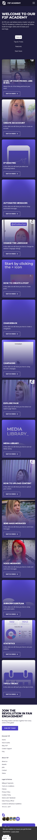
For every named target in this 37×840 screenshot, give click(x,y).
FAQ (3, 751)
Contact (4, 770)
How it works (6, 743)
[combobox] (6, 838)
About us (4, 761)
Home (4, 740)
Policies (4, 789)
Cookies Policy (6, 795)
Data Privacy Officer (8, 801)
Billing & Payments (7, 783)
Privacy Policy (6, 792)
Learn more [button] (15, 831)
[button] (33, 3)
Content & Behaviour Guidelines (12, 804)
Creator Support (7, 748)
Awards (4, 764)
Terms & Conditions (8, 786)
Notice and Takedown (8, 798)
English (5, 838)
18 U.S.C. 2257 (6, 807)
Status (4, 773)
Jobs (3, 767)
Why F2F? (5, 745)
